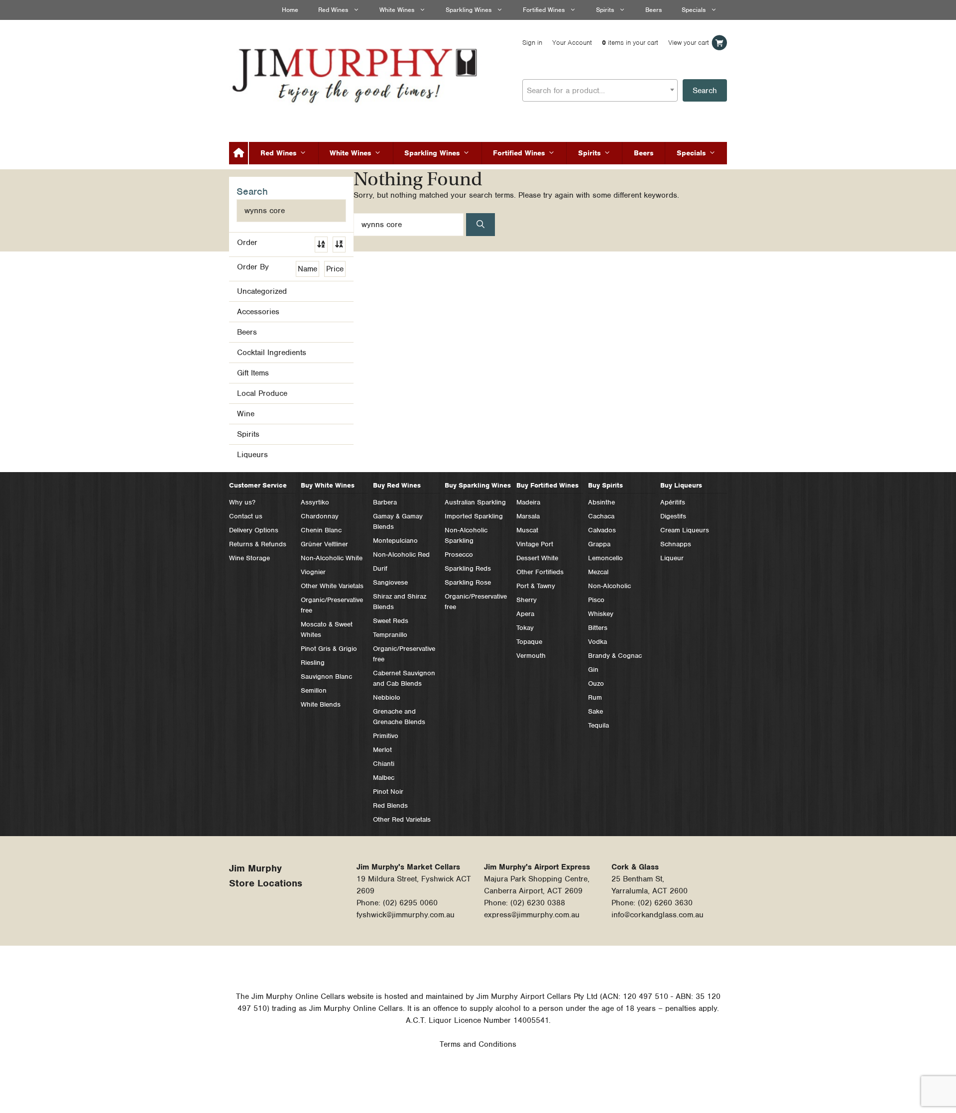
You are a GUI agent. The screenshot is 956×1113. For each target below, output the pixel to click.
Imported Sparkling (474, 516)
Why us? (242, 502)
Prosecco (459, 554)
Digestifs (673, 516)
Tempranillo (390, 634)
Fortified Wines (544, 9)
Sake (595, 711)
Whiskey (600, 614)
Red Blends (390, 805)
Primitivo (385, 736)
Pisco (596, 600)
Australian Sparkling (475, 502)
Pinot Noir (388, 791)
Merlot (382, 749)
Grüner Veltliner (324, 544)
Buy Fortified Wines (547, 485)
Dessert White (537, 558)
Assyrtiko (315, 502)
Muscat (527, 530)
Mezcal (598, 572)
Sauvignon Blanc (326, 676)
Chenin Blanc (321, 530)
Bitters (597, 627)
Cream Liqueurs (684, 530)
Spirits (605, 9)
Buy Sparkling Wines (478, 485)
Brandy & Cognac (615, 655)
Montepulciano (395, 540)
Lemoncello (605, 558)
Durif (380, 568)
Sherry (526, 600)
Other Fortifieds (540, 572)
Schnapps (675, 544)
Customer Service (258, 485)
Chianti (383, 763)
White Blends (321, 704)
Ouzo (596, 683)
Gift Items (253, 373)
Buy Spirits (605, 485)
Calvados (602, 530)
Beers (653, 9)
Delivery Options (253, 530)
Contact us (245, 516)
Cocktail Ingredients (271, 353)
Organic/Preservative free (332, 605)
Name (307, 269)
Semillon (314, 690)
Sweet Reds (390, 621)
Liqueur (672, 558)
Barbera (385, 502)
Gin (593, 669)
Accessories (258, 312)
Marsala (528, 516)
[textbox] (600, 91)
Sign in (532, 42)
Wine (245, 414)
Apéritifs (672, 502)
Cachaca (601, 516)
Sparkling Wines (468, 9)
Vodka (597, 641)
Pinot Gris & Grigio (329, 648)
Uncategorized (262, 291)
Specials (694, 9)
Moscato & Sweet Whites (327, 629)
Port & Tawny (535, 586)
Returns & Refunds (257, 544)
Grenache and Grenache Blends (399, 716)
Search (705, 91)
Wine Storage (249, 558)
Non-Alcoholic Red (401, 554)
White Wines (396, 9)
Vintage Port (534, 544)
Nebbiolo (386, 697)
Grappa (599, 544)
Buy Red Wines (397, 485)
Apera (525, 614)
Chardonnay (320, 516)
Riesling (313, 662)
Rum (595, 697)
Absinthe (601, 502)
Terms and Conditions (478, 1044)
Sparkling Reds (468, 568)
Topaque (529, 641)
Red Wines (333, 9)
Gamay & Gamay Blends (398, 521)
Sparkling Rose (468, 582)
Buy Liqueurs (681, 485)
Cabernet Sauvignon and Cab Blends (404, 678)
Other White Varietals (332, 586)
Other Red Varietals (402, 819)
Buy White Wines (328, 485)
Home (290, 9)
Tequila (598, 725)
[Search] (480, 224)
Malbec (383, 777)
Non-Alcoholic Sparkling (466, 535)
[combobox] (600, 90)
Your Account (572, 42)
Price (335, 269)
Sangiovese (390, 582)
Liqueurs (252, 455)
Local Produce (262, 393)
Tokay (525, 627)
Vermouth (531, 655)
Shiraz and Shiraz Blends (399, 601)
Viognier (313, 572)
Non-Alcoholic (609, 586)
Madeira (528, 502)
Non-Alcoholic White (331, 558)
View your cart (688, 42)
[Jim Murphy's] (356, 73)
